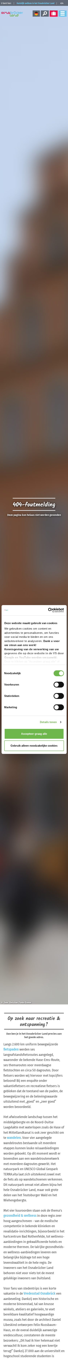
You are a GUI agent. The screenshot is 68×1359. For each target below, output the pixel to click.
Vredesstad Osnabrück (39, 1293)
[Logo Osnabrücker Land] (12, 13)
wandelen (14, 1138)
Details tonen (48, 722)
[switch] (58, 685)
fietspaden (11, 1049)
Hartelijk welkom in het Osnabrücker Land (35, 3)
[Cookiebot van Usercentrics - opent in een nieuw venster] (48, 610)
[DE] (36, 13)
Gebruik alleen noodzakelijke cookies (34, 745)
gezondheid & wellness (19, 1215)
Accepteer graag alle (34, 733)
